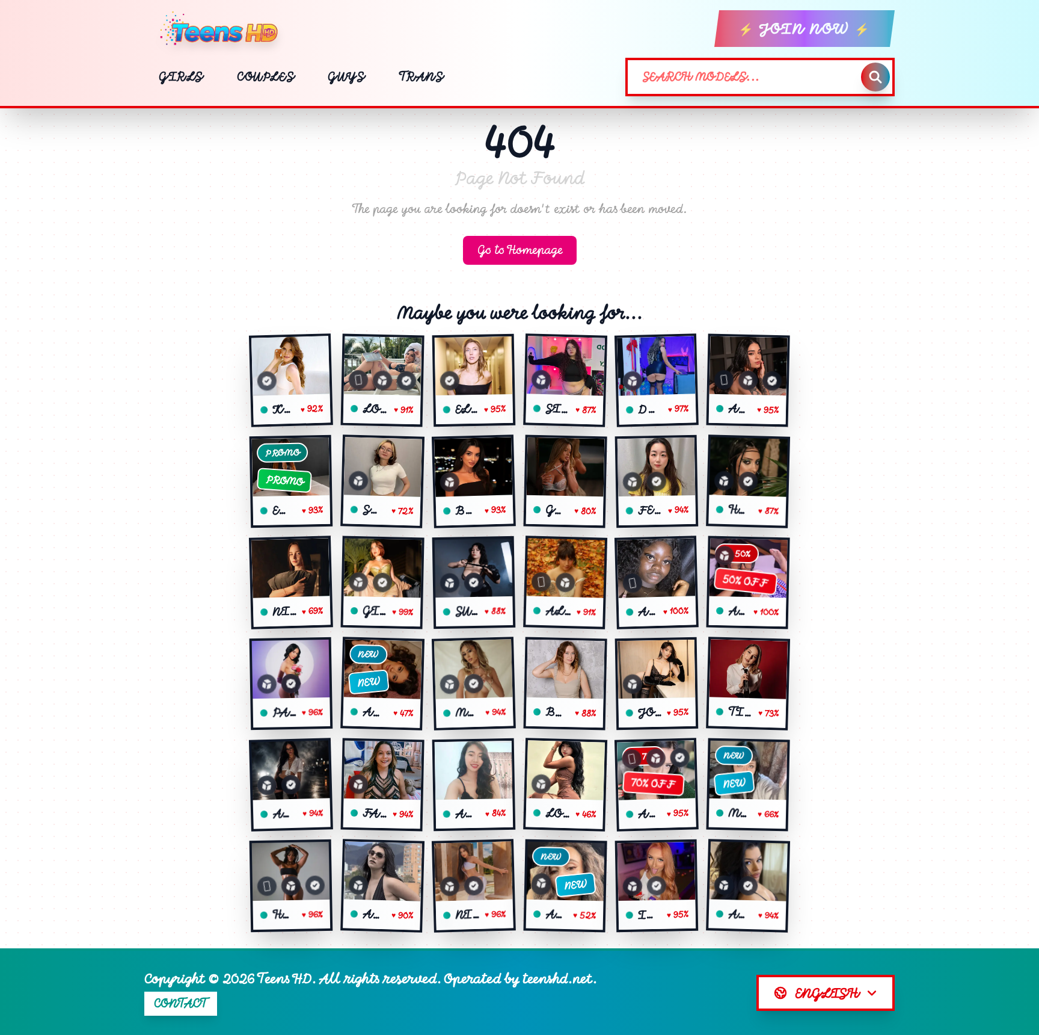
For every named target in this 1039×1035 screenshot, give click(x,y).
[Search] (875, 77)
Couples (265, 77)
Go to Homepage (519, 250)
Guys (346, 77)
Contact (180, 1003)
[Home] (223, 29)
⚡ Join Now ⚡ (804, 28)
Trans (421, 77)
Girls (181, 77)
